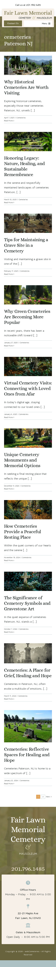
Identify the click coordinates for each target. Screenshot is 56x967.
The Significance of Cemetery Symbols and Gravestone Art (27, 603)
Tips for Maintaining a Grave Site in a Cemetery (26, 245)
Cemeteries (21, 118)
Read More (8, 121)
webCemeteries (32, 951)
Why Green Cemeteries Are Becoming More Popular (27, 317)
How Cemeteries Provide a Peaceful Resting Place (22, 531)
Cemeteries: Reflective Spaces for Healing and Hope (27, 755)
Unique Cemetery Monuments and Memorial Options (22, 460)
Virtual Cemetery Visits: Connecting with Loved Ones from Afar (28, 388)
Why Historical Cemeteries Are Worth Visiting (26, 87)
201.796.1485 (28, 868)
